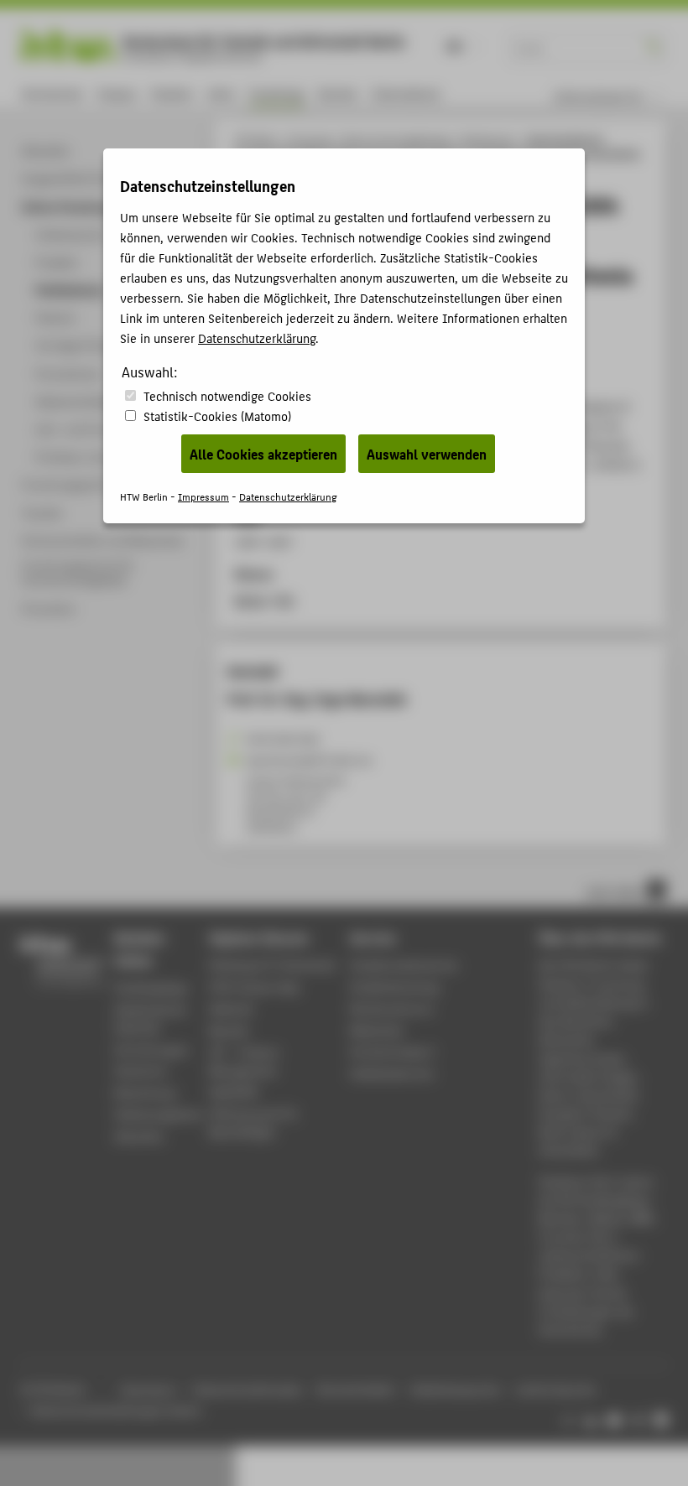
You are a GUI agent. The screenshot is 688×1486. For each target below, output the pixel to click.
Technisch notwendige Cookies (227, 395)
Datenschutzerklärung (256, 337)
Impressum (203, 496)
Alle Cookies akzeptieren (263, 454)
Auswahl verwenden (427, 454)
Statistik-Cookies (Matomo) (217, 415)
